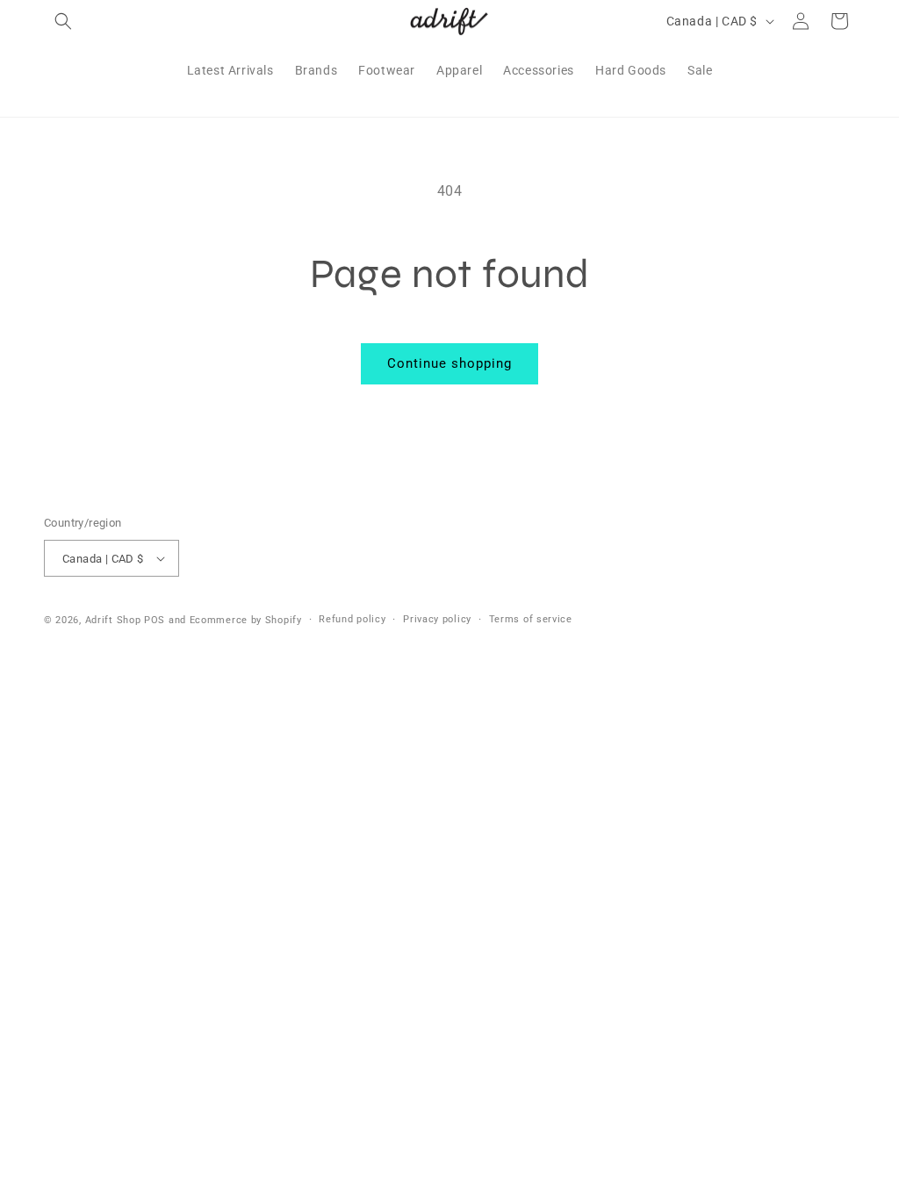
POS (154, 620)
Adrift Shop (113, 620)
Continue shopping (449, 363)
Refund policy (352, 619)
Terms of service (530, 619)
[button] (63, 21)
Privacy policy (437, 619)
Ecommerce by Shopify (246, 620)
